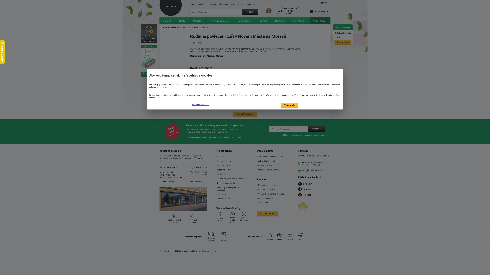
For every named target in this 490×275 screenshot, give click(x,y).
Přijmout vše (289, 105)
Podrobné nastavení (200, 105)
